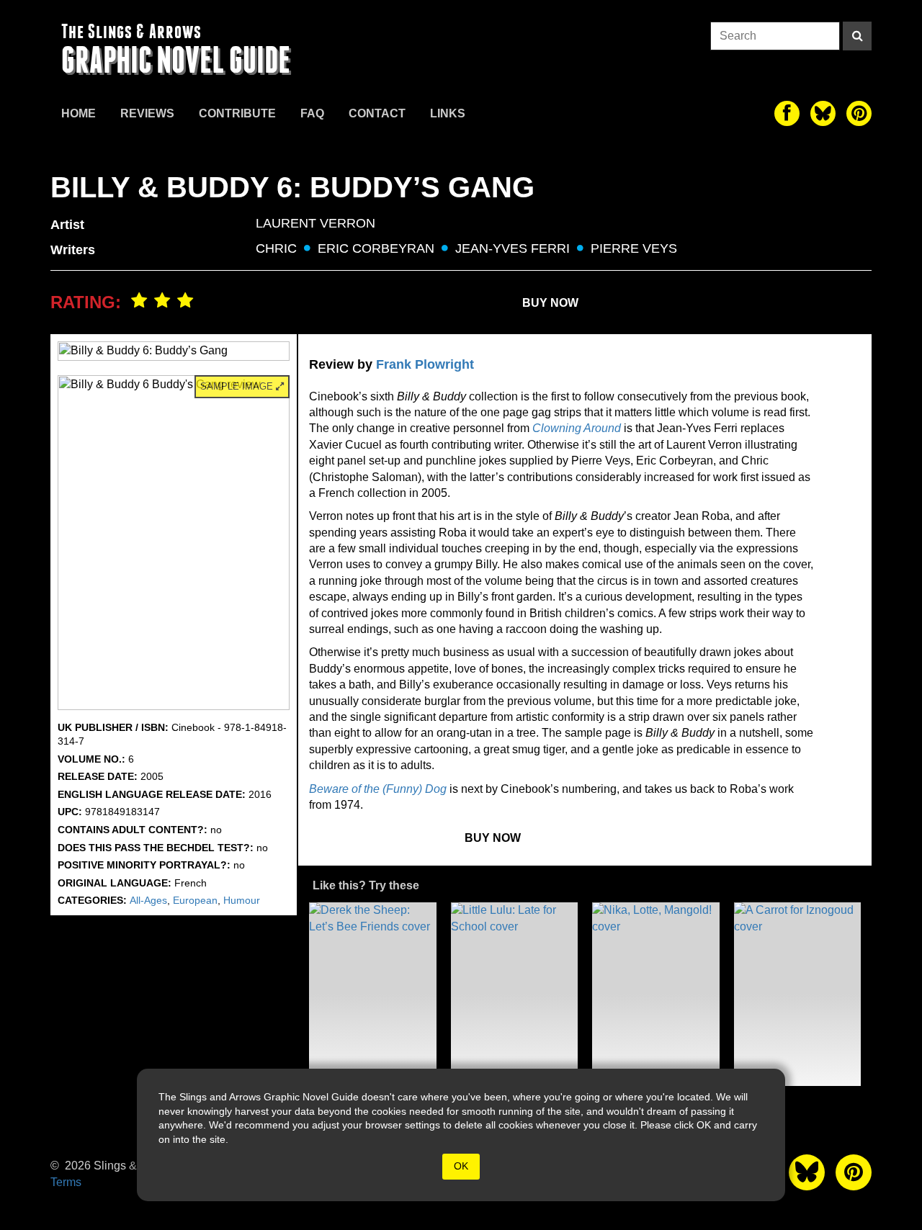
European (195, 900)
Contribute (237, 113)
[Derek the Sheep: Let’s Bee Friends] (373, 994)
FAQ (312, 113)
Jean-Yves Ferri (512, 248)
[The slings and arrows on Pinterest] (859, 113)
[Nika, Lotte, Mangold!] (656, 994)
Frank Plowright (425, 364)
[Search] (857, 36)
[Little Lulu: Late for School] (514, 994)
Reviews (147, 113)
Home (78, 113)
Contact (377, 113)
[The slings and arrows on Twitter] (823, 113)
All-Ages (148, 900)
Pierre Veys (634, 248)
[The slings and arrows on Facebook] (787, 113)
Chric (276, 248)
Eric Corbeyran (376, 248)
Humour (241, 900)
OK (461, 1166)
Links (447, 113)
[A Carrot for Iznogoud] (797, 994)
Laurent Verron (315, 223)
